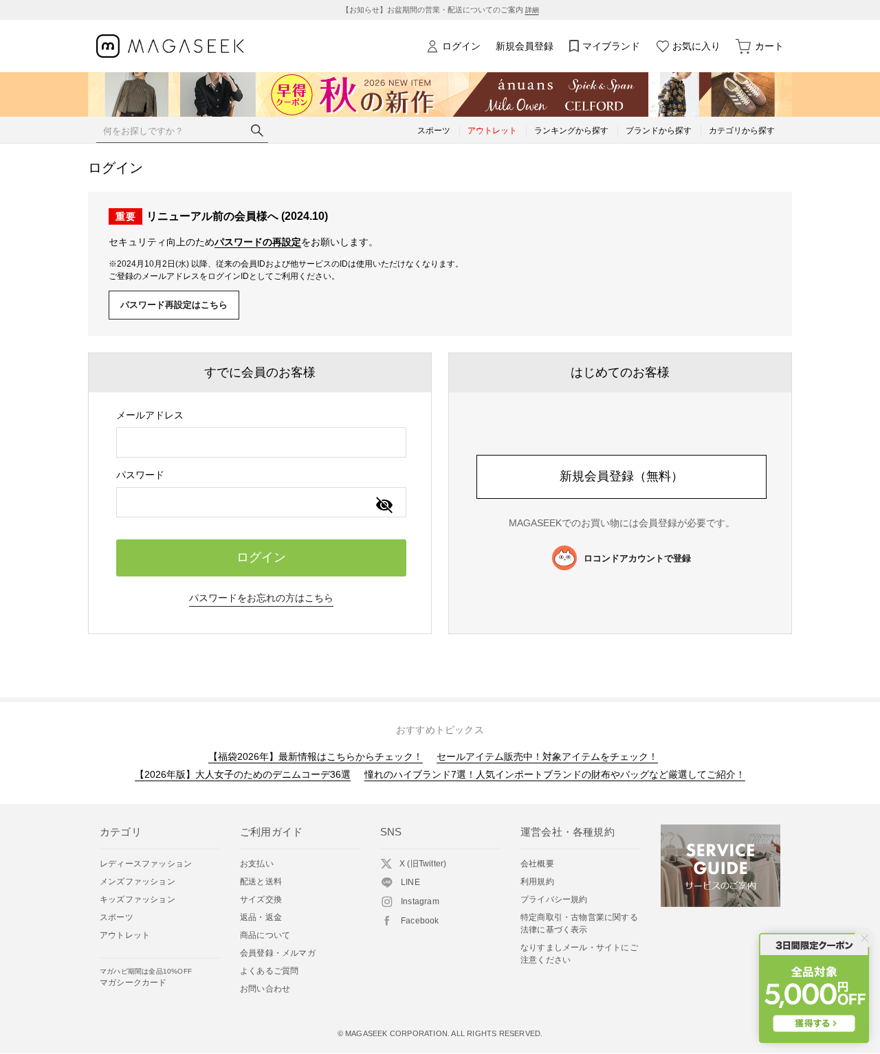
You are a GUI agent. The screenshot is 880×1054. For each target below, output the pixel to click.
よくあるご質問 (269, 971)
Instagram (420, 901)
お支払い (257, 863)
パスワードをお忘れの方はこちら (261, 597)
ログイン (461, 46)
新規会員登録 (524, 46)
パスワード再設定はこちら (174, 305)
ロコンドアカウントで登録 (637, 558)
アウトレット (125, 935)
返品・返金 (261, 917)
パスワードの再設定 (257, 241)
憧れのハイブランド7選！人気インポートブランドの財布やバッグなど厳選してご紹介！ (554, 774)
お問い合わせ (265, 989)
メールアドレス (150, 415)
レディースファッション (146, 863)
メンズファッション (137, 881)
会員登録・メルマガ (278, 953)
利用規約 (537, 881)
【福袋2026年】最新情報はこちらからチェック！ (315, 756)
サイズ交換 (261, 899)
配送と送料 (261, 881)
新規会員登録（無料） (621, 476)
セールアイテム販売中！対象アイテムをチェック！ (547, 756)
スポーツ (116, 917)
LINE (410, 882)
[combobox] (261, 442)
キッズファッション (137, 899)
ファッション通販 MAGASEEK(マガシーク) (170, 46)
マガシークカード (146, 977)
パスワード (140, 474)
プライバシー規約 (554, 899)
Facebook (420, 921)
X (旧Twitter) (422, 863)
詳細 (532, 10)
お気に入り (696, 46)
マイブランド (611, 46)
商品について (265, 935)
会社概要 (537, 863)
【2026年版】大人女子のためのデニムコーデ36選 (243, 774)
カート (769, 46)
